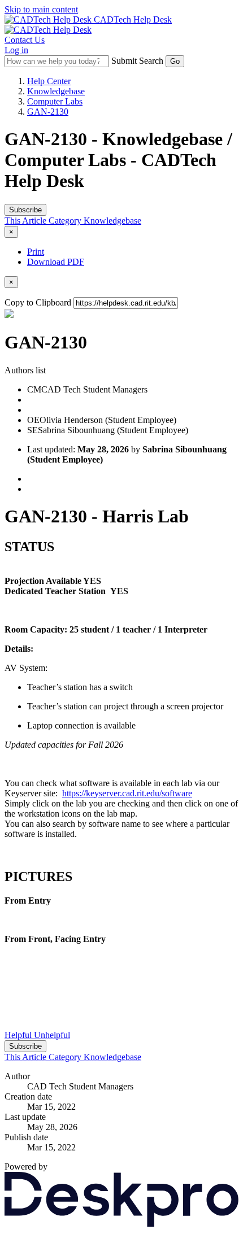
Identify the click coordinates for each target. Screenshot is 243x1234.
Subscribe (25, 210)
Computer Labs (55, 101)
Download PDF (55, 262)
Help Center (49, 81)
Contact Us (25, 40)
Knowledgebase (56, 91)
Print (35, 251)
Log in (16, 50)
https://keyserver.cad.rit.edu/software (127, 793)
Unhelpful (52, 1035)
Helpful (19, 1035)
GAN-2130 (47, 111)
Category (66, 220)
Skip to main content (41, 9)
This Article (27, 220)
